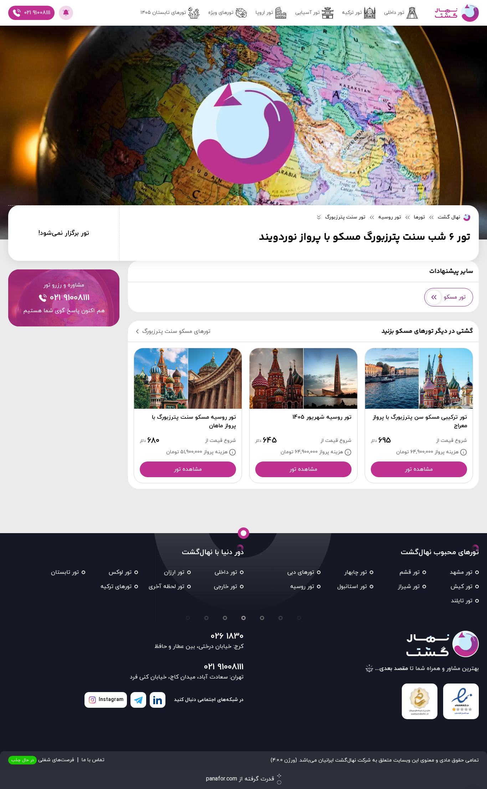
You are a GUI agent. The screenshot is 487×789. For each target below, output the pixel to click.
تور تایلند (461, 601)
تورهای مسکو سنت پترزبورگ (176, 331)
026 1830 (227, 636)
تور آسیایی (307, 12)
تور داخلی (394, 12)
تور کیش (461, 587)
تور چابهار (355, 572)
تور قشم (409, 572)
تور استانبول (352, 587)
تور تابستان (65, 572)
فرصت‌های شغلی (42, 760)
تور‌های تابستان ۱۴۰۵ (163, 12)
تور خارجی (225, 587)
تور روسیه (302, 587)
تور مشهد (461, 572)
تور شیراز (409, 587)
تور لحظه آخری (166, 587)
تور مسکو (455, 297)
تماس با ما (93, 760)
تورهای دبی (300, 572)
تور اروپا (264, 12)
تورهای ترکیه (116, 587)
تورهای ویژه (221, 12)
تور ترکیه (352, 12)
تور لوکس (120, 572)
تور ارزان (174, 572)
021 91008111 (224, 667)
